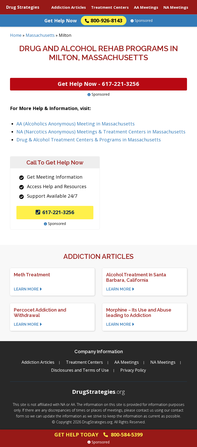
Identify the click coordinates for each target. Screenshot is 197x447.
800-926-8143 (106, 20)
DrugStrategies (98, 391)
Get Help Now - (98, 83)
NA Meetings (175, 7)
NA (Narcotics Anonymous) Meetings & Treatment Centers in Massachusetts (100, 132)
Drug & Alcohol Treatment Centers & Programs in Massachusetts (88, 139)
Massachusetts (40, 35)
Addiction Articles (68, 7)
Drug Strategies (22, 7)
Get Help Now (60, 20)
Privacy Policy (133, 370)
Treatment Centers (110, 7)
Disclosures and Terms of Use (80, 370)
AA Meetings (146, 7)
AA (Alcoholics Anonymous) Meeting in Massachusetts (75, 124)
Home (16, 35)
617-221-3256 (58, 212)
